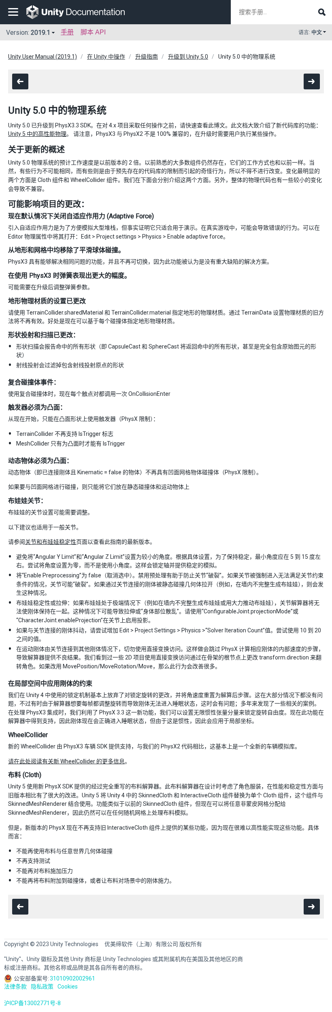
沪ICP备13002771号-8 (32, 1003)
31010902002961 (72, 978)
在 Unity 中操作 (106, 56)
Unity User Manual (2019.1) (42, 56)
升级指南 (146, 56)
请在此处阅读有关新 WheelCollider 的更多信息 (66, 761)
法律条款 (15, 986)
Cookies (67, 986)
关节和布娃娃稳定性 (50, 542)
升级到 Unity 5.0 (188, 56)
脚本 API (93, 32)
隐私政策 (42, 986)
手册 (67, 32)
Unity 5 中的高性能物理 (37, 134)
